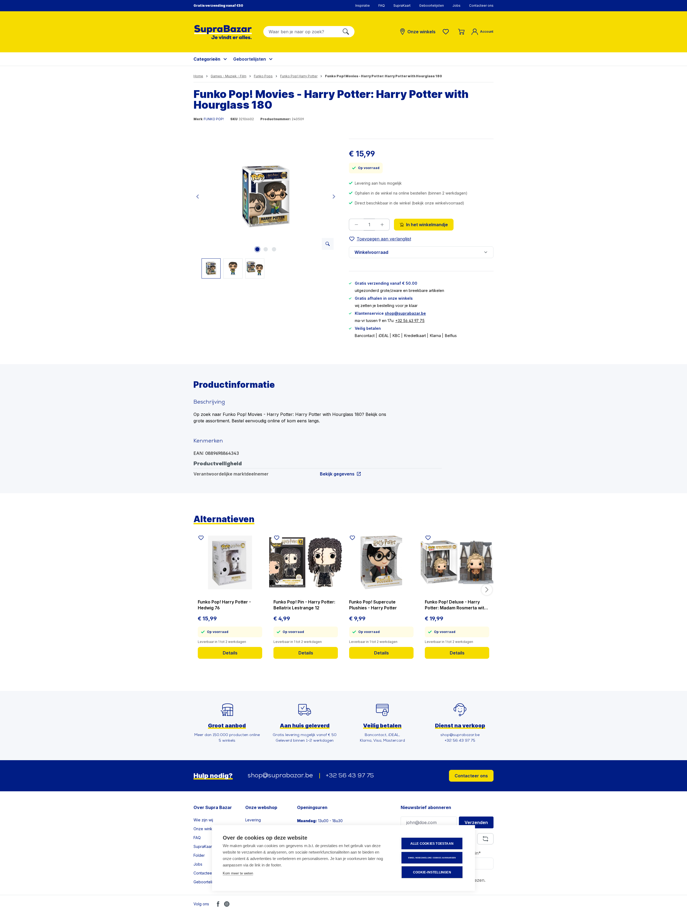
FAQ (381, 5)
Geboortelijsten (431, 5)
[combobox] (300, 31)
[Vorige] (197, 196)
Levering (253, 820)
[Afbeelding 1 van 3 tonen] (257, 249)
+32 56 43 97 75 (410, 320)
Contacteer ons (481, 5)
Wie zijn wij (203, 820)
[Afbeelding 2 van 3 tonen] (266, 249)
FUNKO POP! (214, 119)
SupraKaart (402, 5)
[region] (266, 209)
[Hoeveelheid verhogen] (382, 224)
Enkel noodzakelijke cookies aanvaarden (432, 858)
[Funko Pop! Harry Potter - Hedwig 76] (229, 562)
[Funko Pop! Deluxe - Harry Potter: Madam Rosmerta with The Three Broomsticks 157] (457, 562)
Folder (199, 855)
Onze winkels (205, 828)
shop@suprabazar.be (405, 313)
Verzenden (476, 822)
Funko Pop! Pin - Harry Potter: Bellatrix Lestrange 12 (304, 604)
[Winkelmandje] (461, 31)
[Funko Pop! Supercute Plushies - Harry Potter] (381, 562)
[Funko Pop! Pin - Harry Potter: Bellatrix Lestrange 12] (305, 562)
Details (230, 653)
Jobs (456, 5)
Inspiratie (362, 5)
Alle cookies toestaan (432, 844)
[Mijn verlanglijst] (447, 31)
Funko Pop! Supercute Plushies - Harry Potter (373, 604)
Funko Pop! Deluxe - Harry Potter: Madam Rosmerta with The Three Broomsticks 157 (456, 605)
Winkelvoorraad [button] (371, 252)
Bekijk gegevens (337, 474)
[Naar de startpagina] (223, 32)
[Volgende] (334, 196)
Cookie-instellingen (432, 872)
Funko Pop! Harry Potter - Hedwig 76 (224, 604)
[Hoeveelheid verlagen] (356, 224)
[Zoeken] (346, 31)
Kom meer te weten (238, 873)
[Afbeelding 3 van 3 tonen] (274, 249)
